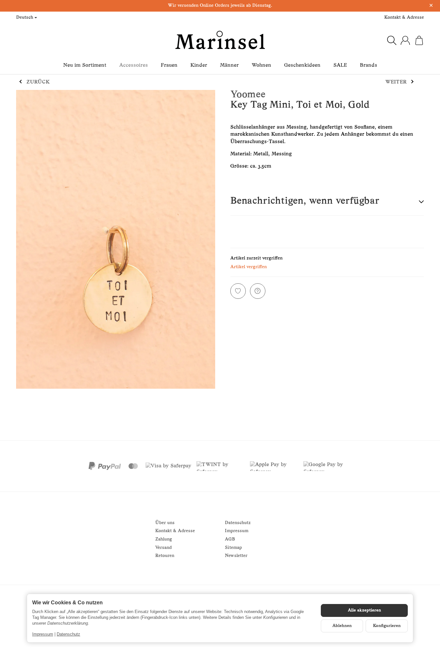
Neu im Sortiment (84, 65)
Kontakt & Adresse (404, 17)
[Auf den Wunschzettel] (238, 291)
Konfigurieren (387, 626)
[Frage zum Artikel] (257, 291)
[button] (327, 202)
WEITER (396, 82)
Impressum (42, 634)
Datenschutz (68, 634)
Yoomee (247, 95)
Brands (368, 65)
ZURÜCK (38, 82)
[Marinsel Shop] (220, 40)
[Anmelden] (405, 40)
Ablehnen (342, 626)
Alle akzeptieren (364, 610)
